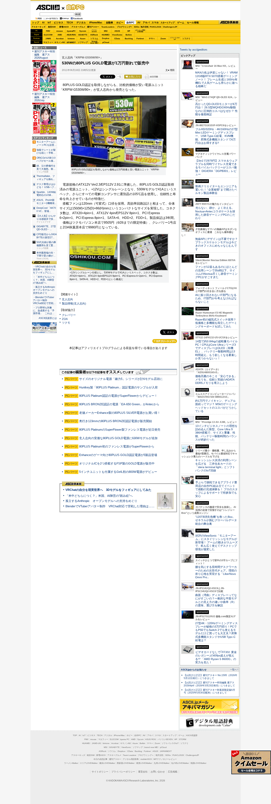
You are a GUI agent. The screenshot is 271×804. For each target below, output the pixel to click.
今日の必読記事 (100, 759)
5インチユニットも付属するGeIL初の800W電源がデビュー (118, 471)
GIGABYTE (82, 35)
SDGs (136, 27)
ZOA (65, 318)
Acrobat (59, 38)
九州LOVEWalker (161, 763)
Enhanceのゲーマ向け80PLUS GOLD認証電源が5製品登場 (118, 455)
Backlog (129, 38)
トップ (35, 22)
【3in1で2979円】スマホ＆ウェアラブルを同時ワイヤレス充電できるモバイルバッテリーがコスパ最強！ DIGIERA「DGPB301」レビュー (216, 167)
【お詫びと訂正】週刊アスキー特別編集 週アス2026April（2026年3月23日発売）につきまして (209, 684)
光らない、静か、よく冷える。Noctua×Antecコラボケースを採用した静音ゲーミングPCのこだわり (215, 213)
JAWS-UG (96, 743)
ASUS (117, 31)
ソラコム (94, 38)
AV (138, 22)
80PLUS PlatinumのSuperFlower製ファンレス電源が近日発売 (119, 429)
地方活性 (145, 27)
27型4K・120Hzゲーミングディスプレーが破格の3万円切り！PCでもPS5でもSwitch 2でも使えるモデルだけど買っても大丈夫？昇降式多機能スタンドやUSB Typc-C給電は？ (216, 632)
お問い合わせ (158, 771)
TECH (69, 22)
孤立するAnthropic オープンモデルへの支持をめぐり (101, 501)
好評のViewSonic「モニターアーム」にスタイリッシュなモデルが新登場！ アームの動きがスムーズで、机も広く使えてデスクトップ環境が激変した (216, 542)
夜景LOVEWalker (144, 763)
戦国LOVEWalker (198, 763)
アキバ (146, 22)
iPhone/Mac (95, 22)
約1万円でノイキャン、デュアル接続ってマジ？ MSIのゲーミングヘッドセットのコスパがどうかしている (216, 406)
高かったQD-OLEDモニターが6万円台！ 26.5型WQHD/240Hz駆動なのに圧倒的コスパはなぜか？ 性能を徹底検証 (216, 109)
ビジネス (58, 22)
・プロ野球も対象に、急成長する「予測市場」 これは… (43, 310)
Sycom (82, 31)
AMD (60, 35)
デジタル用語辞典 (131, 759)
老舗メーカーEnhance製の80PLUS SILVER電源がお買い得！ (119, 412)
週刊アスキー (93, 27)
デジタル (81, 22)
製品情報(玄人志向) (74, 303)
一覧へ (233, 669)
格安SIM (52, 27)
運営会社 (143, 771)
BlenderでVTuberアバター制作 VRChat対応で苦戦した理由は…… (110, 506)
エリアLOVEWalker (89, 763)
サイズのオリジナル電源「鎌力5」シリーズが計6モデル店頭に (121, 379)
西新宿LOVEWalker (126, 763)
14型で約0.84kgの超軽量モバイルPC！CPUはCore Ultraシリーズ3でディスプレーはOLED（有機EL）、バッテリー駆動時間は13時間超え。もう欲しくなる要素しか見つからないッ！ (216, 350)
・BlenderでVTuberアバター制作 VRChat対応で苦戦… (44, 300)
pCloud (105, 42)
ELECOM (48, 35)
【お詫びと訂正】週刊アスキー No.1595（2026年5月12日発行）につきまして (210, 677)
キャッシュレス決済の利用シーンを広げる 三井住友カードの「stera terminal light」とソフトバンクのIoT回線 (216, 465)
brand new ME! (151, 747)
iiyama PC (124, 739)
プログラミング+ (124, 27)
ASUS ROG (71, 35)
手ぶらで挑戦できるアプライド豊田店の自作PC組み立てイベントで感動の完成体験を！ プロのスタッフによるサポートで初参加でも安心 (216, 489)
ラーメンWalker (71, 763)
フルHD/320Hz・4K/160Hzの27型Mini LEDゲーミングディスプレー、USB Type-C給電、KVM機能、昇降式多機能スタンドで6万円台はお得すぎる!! (216, 136)
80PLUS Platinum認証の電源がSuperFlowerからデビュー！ (118, 395)
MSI (106, 31)
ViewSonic (117, 35)
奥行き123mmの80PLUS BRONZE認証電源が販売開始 (115, 421)
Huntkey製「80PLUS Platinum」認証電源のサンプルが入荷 (118, 387)
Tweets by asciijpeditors (193, 49)
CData (117, 38)
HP (128, 31)
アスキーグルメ (78, 27)
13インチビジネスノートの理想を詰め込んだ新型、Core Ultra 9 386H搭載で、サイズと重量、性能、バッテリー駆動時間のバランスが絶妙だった (216, 432)
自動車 (109, 22)
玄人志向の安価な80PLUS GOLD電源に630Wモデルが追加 (118, 438)
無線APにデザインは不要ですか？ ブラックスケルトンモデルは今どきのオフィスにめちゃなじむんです (217, 244)
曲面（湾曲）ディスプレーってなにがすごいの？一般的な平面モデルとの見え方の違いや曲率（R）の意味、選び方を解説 (216, 600)
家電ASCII (64, 27)
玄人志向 (67, 299)
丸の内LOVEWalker (180, 763)
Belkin (129, 35)
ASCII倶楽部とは (48, 318)
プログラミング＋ (146, 755)
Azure (83, 38)
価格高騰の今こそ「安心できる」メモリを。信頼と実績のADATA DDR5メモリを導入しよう (216, 380)
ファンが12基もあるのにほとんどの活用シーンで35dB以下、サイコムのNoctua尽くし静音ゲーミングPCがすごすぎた (216, 272)
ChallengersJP (170, 27)
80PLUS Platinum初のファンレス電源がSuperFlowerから (116, 446)
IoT (49, 22)
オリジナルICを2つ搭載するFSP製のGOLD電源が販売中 (117, 463)
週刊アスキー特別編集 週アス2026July (44, 97)
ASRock (94, 35)
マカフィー (48, 42)
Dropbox (105, 38)
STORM (182, 739)
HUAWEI (106, 35)
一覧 (119, 76)
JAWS (48, 38)
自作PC (74, 7)
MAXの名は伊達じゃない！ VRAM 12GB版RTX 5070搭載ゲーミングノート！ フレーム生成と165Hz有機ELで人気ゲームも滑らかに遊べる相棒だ (216, 79)
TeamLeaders (107, 27)
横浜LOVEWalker (107, 763)
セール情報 (193, 22)
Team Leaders (129, 755)
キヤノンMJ (59, 42)
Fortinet (140, 38)
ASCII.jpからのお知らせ (194, 669)
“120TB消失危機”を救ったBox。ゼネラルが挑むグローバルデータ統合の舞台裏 (216, 520)
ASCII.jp (48, 7)
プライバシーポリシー (123, 771)
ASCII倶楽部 (229, 22)
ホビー (119, 22)
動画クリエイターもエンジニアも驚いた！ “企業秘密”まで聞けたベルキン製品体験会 (216, 190)
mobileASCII (146, 759)
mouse (59, 31)
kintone (71, 38)
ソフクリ (186, 38)
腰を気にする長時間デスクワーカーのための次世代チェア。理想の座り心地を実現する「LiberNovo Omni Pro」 (216, 572)
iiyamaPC (71, 31)
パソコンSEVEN (94, 30)
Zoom (163, 38)
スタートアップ (167, 22)
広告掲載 (172, 771)
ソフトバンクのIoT (175, 38)
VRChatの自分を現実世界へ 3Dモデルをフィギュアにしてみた (108, 489)
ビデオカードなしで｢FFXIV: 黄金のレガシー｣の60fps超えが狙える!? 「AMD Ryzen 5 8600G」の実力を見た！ (216, 657)
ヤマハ (152, 38)
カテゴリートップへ (164, 341)
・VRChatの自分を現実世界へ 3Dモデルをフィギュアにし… (44, 269)
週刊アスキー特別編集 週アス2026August (44, 54)
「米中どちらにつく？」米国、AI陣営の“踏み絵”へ (99, 495)
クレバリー (69, 315)
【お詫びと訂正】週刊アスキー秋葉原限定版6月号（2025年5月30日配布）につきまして (209, 691)
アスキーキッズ (38, 27)
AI (43, 22)
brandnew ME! (94, 42)
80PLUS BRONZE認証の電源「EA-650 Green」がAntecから (119, 404)
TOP (75, 735)
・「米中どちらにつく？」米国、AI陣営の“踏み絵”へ (43, 280)
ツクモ (66, 322)
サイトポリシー (100, 771)
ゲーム (180, 22)
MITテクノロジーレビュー (165, 759)
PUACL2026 (155, 27)
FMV (48, 31)
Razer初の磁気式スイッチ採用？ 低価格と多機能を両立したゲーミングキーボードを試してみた (217, 323)
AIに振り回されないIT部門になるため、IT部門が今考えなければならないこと (216, 298)
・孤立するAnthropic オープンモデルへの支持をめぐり (44, 290)
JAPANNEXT (71, 42)
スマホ (155, 22)
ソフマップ (83, 42)
